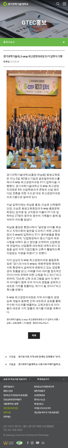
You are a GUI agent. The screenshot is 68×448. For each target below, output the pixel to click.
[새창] (27, 443)
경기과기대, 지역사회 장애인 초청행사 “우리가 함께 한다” (40, 356)
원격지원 (7, 412)
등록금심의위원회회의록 (44, 386)
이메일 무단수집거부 (42, 408)
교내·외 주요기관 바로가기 (15, 379)
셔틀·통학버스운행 (10, 404)
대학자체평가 (39, 391)
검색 (58, 3)
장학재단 (7, 417)
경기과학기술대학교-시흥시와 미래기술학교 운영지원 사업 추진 (40, 364)
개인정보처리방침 (10, 408)
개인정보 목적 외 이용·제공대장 (46, 412)
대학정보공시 (8, 386)
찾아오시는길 (39, 399)
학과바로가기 (43, 379)
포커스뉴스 (9, 42)
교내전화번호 (39, 395)
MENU (64, 3)
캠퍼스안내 (7, 391)
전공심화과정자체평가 (12, 399)
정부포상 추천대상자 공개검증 (15, 395)
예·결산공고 (38, 404)
